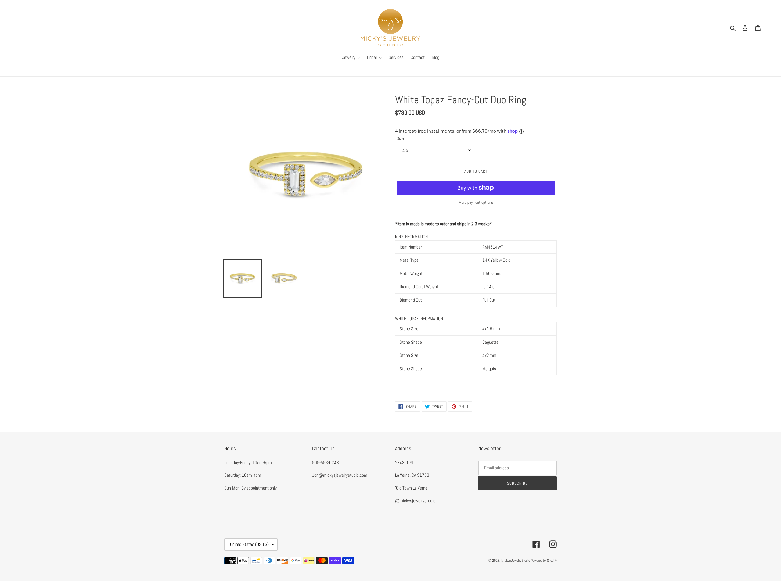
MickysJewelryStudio (515, 560)
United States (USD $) (249, 544)
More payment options (476, 202)
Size (400, 138)
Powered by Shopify (544, 560)
